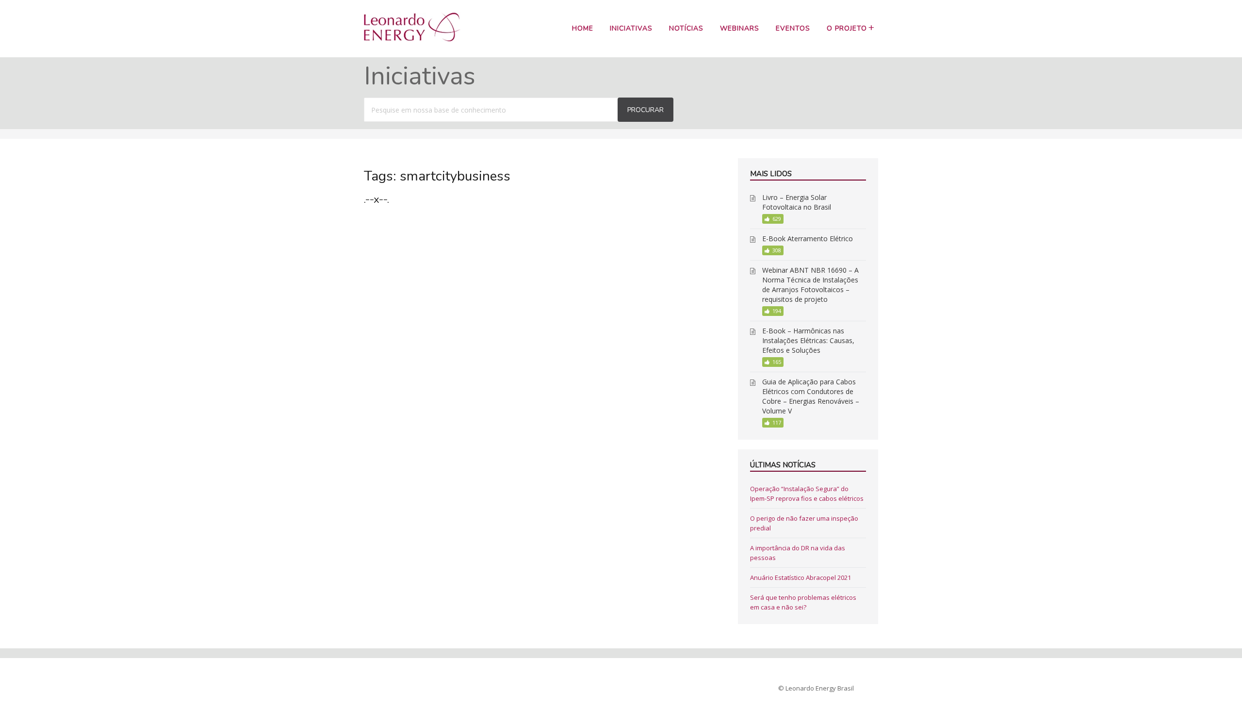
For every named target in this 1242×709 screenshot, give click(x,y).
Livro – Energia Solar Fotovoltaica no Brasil (796, 202)
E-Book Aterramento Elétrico (807, 238)
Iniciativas (631, 28)
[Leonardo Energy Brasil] (412, 39)
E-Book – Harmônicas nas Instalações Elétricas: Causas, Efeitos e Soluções (808, 340)
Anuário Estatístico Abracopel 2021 (800, 577)
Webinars (739, 28)
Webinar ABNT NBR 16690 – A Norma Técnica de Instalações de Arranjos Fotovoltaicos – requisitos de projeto (810, 284)
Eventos (793, 28)
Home (582, 28)
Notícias (686, 28)
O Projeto (847, 28)
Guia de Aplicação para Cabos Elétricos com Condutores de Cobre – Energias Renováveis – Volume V (810, 396)
